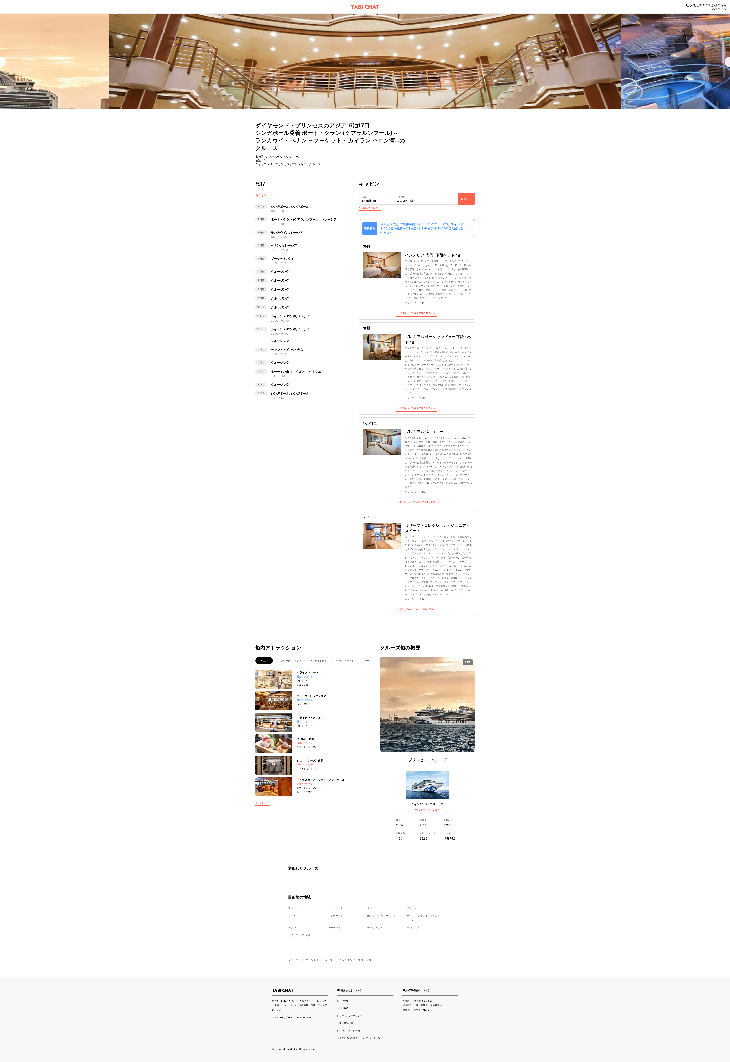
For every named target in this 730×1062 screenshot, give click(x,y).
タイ (369, 908)
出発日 (365, 197)
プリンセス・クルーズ (427, 760)
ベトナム (412, 908)
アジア (292, 915)
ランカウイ (413, 927)
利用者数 (400, 197)
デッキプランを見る (427, 810)
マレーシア (294, 908)
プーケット (334, 927)
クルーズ (293, 960)
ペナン (292, 927)
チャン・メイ (375, 927)
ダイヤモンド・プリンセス (427, 804)
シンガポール (336, 908)
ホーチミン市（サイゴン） (383, 915)
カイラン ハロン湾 (299, 935)
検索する (466, 198)
